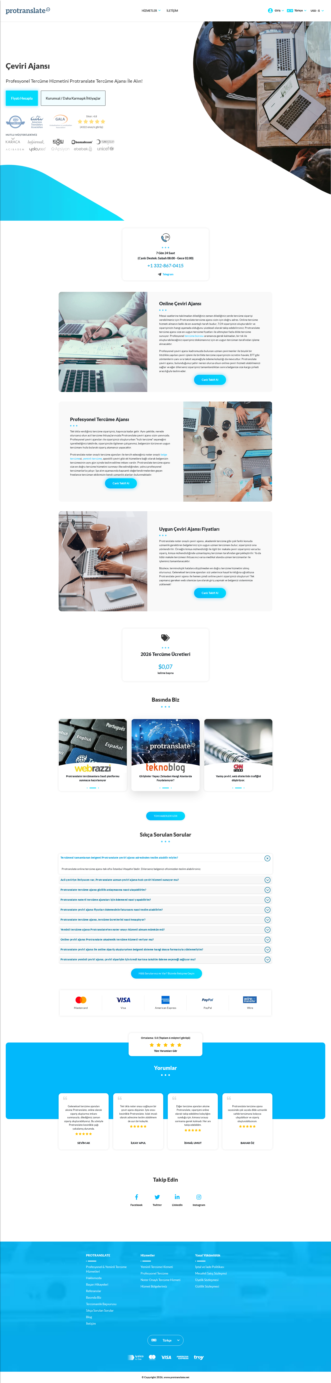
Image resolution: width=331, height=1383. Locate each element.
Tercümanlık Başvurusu (101, 1304)
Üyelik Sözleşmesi (207, 1280)
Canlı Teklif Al (210, 379)
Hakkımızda (94, 1278)
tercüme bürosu (194, 335)
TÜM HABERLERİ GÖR (165, 816)
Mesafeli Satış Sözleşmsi (211, 1273)
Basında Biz (93, 1297)
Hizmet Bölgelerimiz (154, 1286)
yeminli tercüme (92, 458)
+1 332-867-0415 (165, 265)
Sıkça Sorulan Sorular (100, 1310)
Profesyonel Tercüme (154, 1273)
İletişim (172, 11)
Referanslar (93, 1291)
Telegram (168, 274)
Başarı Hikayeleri (97, 1284)
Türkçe (166, 1340)
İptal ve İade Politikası (209, 1267)
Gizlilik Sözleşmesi (207, 1286)
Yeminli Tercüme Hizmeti (157, 1267)
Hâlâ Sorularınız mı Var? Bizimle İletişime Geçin (166, 973)
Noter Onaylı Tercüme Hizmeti (160, 1280)
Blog (89, 1317)
